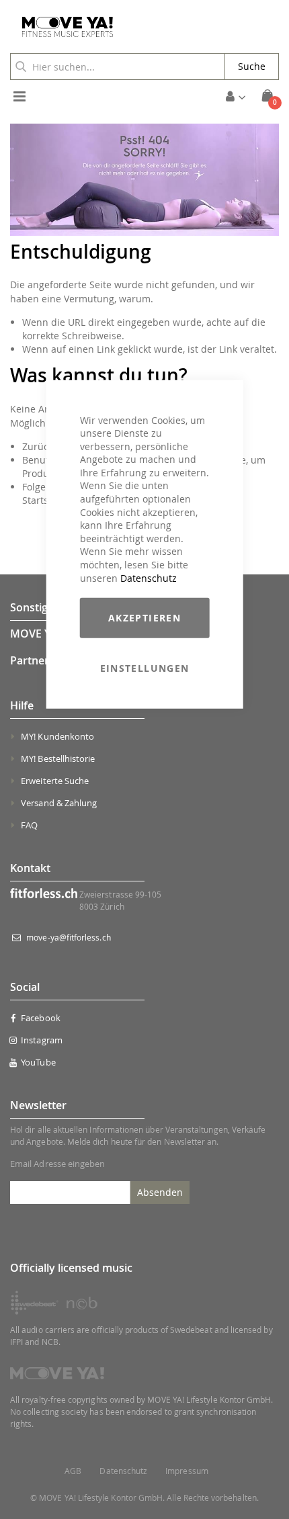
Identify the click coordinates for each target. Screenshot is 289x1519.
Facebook (40, 1018)
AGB (73, 1471)
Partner (29, 660)
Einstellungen (145, 668)
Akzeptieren (144, 617)
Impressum (186, 1471)
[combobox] (117, 66)
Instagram (42, 1040)
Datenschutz (148, 577)
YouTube (38, 1062)
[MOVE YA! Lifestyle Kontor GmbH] (62, 27)
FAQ (29, 825)
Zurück (37, 446)
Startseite (43, 500)
